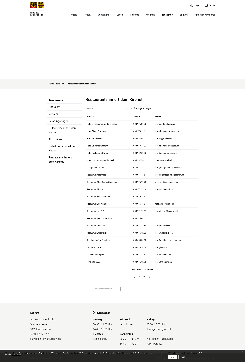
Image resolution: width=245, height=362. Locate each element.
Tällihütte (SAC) (94, 247)
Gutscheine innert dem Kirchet (63, 130)
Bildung (184, 14)
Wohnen (150, 14)
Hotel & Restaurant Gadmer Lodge (102, 124)
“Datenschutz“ (16, 355)
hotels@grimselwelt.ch (165, 138)
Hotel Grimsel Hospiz (96, 138)
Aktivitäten (55, 139)
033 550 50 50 (139, 240)
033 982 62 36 (139, 153)
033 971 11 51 (139, 175)
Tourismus (167, 14)
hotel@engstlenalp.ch (164, 204)
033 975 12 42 (139, 196)
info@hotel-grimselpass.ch (167, 146)
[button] (210, 6)
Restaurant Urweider (96, 225)
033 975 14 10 (139, 247)
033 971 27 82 (139, 254)
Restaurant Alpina (95, 189)
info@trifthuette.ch (163, 262)
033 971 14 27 (139, 167)
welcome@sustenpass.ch (166, 182)
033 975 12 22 (139, 182)
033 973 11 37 (139, 146)
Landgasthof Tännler (96, 167)
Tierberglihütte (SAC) (96, 254)
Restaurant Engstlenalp (97, 204)
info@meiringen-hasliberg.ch (168, 240)
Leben (120, 14)
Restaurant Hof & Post (97, 211)
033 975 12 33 (139, 233)
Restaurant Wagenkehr (97, 233)
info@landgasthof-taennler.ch (168, 167)
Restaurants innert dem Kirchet (60, 160)
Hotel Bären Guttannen (97, 131)
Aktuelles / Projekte (205, 14)
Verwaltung (103, 14)
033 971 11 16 (139, 189)
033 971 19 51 (139, 211)
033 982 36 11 (139, 160)
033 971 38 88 (139, 225)
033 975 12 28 (139, 262)
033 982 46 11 (139, 138)
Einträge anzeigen (142, 108)
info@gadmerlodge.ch (165, 124)
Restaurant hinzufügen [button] (103, 289)
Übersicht (54, 107)
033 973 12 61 (139, 131)
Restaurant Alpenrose (96, 175)
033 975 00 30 (139, 124)
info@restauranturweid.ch (166, 153)
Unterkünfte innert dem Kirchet (63, 148)
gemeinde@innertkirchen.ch (45, 338)
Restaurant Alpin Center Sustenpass (103, 182)
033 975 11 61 (139, 204)
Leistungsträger (58, 121)
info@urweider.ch (162, 225)
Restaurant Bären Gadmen (98, 196)
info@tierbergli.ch (163, 254)
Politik (87, 14)
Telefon (136, 116)
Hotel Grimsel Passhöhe (97, 146)
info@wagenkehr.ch (164, 233)
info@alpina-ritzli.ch (164, 189)
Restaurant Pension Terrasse (99, 218)
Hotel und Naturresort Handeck (100, 160)
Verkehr (53, 114)
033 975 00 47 (139, 218)
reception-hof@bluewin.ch (166, 211)
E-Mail (158, 116)
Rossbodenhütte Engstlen (98, 240)
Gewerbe (134, 14)
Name (89, 116)
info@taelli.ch (161, 247)
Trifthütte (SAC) (94, 262)
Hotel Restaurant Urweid (97, 153)
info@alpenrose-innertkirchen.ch (169, 175)
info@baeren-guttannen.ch (167, 131)
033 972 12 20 (42, 334)
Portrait (73, 14)
